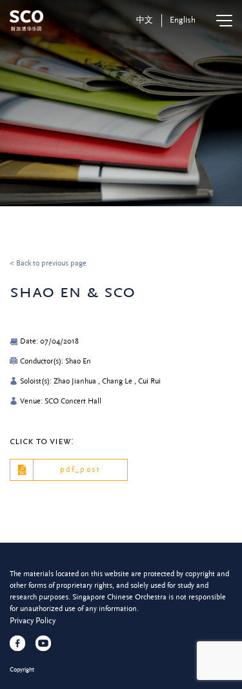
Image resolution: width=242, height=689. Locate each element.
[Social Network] (17, 643)
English (183, 19)
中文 (144, 19)
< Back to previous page (48, 263)
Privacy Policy (32, 620)
